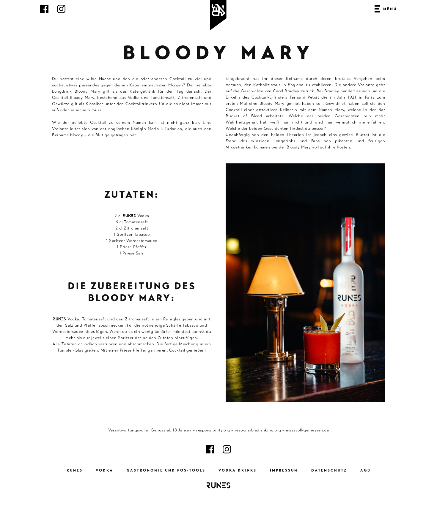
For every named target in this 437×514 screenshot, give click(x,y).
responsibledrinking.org (258, 430)
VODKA (104, 470)
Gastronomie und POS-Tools (166, 470)
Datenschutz (329, 470)
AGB (365, 470)
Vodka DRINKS (237, 470)
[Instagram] (61, 11)
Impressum (284, 470)
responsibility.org (213, 430)
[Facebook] (44, 11)
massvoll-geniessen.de (307, 430)
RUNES (75, 470)
